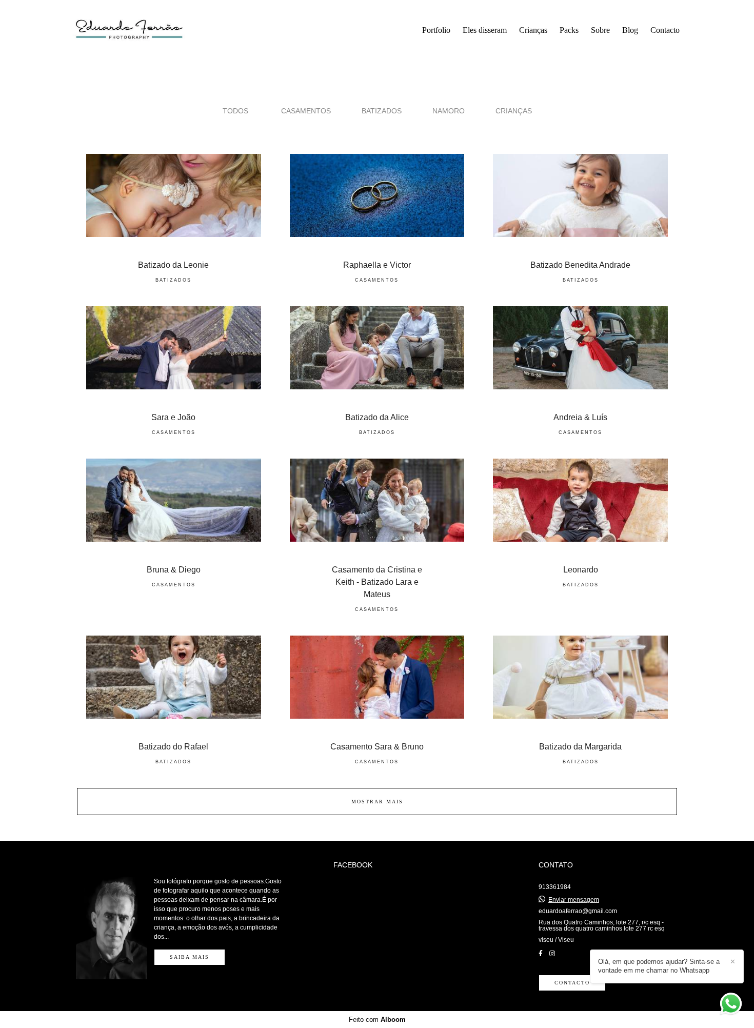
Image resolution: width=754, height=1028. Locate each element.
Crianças (533, 30)
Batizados (382, 111)
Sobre (600, 30)
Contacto (665, 30)
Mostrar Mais (377, 801)
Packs (569, 30)
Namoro (448, 111)
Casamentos (306, 111)
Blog (630, 30)
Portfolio (436, 30)
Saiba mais (189, 957)
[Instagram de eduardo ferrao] (552, 954)
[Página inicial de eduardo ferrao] (141, 30)
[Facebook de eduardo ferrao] (541, 954)
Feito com (377, 1019)
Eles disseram (485, 30)
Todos (235, 111)
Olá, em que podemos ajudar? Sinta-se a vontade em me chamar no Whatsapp (659, 966)
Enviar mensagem (573, 900)
